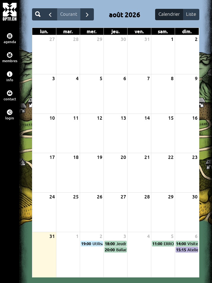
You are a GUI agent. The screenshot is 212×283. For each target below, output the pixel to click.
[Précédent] (50, 14)
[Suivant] (87, 14)
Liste (191, 14)
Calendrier (169, 14)
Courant (68, 14)
